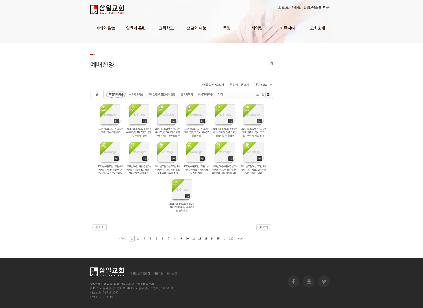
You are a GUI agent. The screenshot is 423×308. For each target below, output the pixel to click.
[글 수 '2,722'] (98, 94)
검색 (235, 84)
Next (240, 238)
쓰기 (246, 84)
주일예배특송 (116, 94)
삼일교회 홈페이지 (107, 9)
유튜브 (309, 282)
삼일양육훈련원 (312, 7)
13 (205, 238)
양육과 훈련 (136, 28)
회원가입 (296, 7)
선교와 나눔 (196, 28)
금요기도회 (187, 94)
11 (193, 238)
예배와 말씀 (105, 28)
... (224, 238)
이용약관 (158, 273)
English (327, 7)
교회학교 (166, 28)
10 (187, 238)
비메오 (324, 282)
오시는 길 (172, 273)
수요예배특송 (136, 94)
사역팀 (257, 28)
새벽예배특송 (205, 94)
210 (231, 238)
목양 (226, 28)
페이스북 (293, 282)
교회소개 (317, 28)
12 (199, 238)
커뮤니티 (287, 28)
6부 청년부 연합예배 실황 (161, 94)
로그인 (285, 7)
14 (212, 238)
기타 (220, 94)
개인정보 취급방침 (140, 273)
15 (218, 238)
